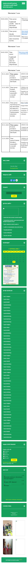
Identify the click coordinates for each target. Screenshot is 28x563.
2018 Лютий (6, 302)
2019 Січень (6, 327)
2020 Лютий (7, 361)
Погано (6, 456)
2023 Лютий (7, 423)
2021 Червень (7, 389)
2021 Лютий (6, 378)
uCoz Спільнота (8, 232)
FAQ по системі (8, 235)
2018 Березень (7, 305)
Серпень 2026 (14, 249)
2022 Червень (7, 412)
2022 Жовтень (7, 417)
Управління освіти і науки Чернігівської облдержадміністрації (13, 221)
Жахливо (7, 458)
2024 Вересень (7, 434)
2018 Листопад (7, 321)
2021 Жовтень (7, 397)
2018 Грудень (7, 324)
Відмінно (7, 451)
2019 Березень (7, 333)
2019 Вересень (7, 347)
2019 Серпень (7, 344)
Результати (5, 462)
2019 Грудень (7, 355)
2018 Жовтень (7, 319)
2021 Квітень (7, 383)
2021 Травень (7, 386)
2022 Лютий (7, 409)
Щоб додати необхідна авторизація (14, 499)
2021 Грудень (7, 403)
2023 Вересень (7, 426)
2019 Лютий (6, 330)
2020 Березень (7, 364)
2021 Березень (7, 381)
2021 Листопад (7, 400)
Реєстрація (12, 168)
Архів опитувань (12, 462)
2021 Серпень (7, 392)
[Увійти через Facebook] (14, 180)
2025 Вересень (7, 437)
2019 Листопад (7, 352)
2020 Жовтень (7, 369)
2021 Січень (6, 375)
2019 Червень (7, 341)
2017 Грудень (7, 296)
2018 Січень (6, 299)
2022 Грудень (7, 420)
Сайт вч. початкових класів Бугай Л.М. (13, 227)
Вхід (17, 168)
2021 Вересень (7, 395)
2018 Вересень (7, 316)
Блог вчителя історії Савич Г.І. (11, 224)
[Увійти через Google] (16, 180)
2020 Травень (7, 367)
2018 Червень (7, 313)
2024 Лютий (7, 431)
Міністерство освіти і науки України (13, 217)
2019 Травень (7, 338)
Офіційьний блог (8, 230)
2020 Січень (7, 358)
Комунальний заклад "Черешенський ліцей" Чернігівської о (10, 5)
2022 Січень (7, 406)
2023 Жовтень (7, 428)
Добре (6, 452)
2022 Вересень (7, 414)
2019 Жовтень (7, 350)
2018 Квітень (7, 307)
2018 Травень (7, 310)
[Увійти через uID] (11, 180)
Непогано (7, 454)
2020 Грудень (7, 372)
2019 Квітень (7, 336)
